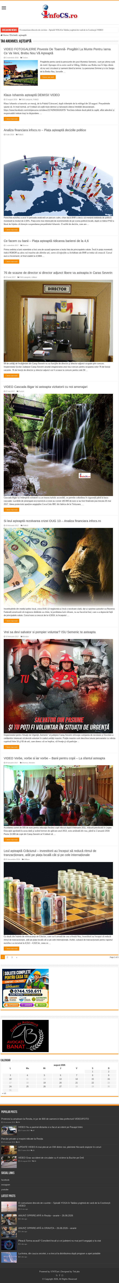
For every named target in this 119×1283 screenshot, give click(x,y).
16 (109, 1079)
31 (34, 1150)
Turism (25, 58)
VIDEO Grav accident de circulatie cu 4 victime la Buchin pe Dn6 (51, 1157)
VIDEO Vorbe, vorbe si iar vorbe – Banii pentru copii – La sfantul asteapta (54, 758)
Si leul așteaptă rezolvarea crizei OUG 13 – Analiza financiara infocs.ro (52, 521)
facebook (5, 1180)
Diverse (25, 245)
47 (34, 1130)
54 (19, 1122)
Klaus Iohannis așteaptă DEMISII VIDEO (32, 95)
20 (60, 1083)
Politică (35, 99)
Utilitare (34, 277)
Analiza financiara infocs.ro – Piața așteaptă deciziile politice (45, 130)
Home (5, 35)
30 (35, 1161)
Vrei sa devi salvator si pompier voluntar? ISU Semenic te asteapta (50, 632)
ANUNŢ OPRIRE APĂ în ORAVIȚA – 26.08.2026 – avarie (47, 1228)
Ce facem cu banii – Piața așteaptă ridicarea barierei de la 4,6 (46, 241)
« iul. (4, 1093)
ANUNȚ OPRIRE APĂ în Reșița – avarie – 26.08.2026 (45, 1215)
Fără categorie (26, 99)
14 (76, 1079)
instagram (5, 1185)
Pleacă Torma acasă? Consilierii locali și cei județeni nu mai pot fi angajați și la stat (59, 1240)
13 (60, 1079)
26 (44, 1086)
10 (10, 1079)
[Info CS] (59, 12)
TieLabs (76, 1271)
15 (93, 1079)
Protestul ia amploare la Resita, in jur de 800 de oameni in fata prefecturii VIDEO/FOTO (45, 1118)
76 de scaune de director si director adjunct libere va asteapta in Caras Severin (58, 272)
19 (44, 1083)
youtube (4, 1189)
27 (60, 1086)
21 (76, 1083)
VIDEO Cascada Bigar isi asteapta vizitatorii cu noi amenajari (45, 387)
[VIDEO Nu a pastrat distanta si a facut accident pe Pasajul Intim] (9, 1130)
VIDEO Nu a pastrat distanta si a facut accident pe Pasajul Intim (50, 1127)
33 (19, 1142)
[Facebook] (59, 1275)
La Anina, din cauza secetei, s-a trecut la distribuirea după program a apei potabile (59, 1253)
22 (93, 1083)
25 (27, 1086)
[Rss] (57, 1275)
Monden (26, 636)
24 (10, 1086)
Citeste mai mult (48, 77)
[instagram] (62, 1275)
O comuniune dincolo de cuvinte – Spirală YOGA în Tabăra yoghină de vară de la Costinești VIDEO (61, 30)
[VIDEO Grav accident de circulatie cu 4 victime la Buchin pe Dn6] (9, 1162)
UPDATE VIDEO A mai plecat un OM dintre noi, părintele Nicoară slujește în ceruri (59, 1147)
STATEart (55, 1271)
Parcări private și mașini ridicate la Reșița (22, 1138)
